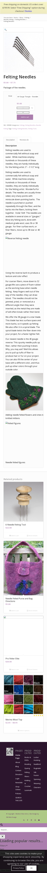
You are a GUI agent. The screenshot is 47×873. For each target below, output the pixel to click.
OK (31, 868)
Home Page (17, 756)
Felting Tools (32, 129)
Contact (18, 770)
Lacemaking (28, 790)
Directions (18, 774)
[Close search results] (2, 837)
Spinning (37, 779)
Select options (24, 730)
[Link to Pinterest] (31, 820)
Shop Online (17, 788)
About (17, 762)
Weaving (37, 783)
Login (17, 778)
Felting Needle (22, 129)
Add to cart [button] (15, 536)
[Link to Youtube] (39, 820)
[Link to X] (24, 820)
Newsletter (18, 782)
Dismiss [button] (28, 11)
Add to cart (25, 117)
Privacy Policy (18, 868)
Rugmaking (37, 768)
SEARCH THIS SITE (18, 799)
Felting (22, 125)
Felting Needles (30, 125)
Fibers (27, 776)
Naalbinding (37, 764)
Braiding (28, 764)
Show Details (32, 536)
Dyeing (27, 768)
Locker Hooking (37, 758)
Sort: (2, 849)
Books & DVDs (28, 758)
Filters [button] (3, 845)
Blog (17, 766)
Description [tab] (10, 140)
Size (10, 96)
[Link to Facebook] (27, 820)
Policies (18, 793)
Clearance (37, 787)
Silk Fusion (36, 773)
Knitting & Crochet (27, 783)
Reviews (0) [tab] (24, 140)
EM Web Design (11, 817)
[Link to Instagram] (35, 820)
